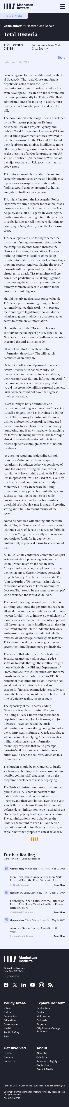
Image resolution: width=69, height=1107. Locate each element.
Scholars (41, 1057)
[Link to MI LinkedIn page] (23, 986)
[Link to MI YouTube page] (32, 985)
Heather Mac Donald (40, 26)
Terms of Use (10, 1085)
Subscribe (9, 1061)
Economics (10, 1016)
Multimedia (43, 1016)
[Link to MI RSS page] (50, 986)
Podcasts (41, 1020)
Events (8, 1053)
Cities (18, 45)
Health (7, 1028)
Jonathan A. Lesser (23, 936)
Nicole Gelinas (21, 885)
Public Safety (11, 1032)
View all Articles (14, 15)
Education (10, 1020)
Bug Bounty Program (55, 1085)
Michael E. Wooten (23, 912)
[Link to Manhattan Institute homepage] (20, 961)
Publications (43, 1008)
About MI (41, 1053)
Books (40, 1012)
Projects (41, 1024)
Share (61, 57)
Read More (59, 885)
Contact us (42, 1065)
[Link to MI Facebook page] (6, 986)
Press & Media (44, 1069)
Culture (8, 1012)
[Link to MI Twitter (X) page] (15, 986)
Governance (10, 1024)
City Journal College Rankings (48, 1029)
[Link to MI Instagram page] (41, 986)
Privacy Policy (25, 1085)
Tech (8, 45)
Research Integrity (46, 1061)
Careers (8, 1057)
